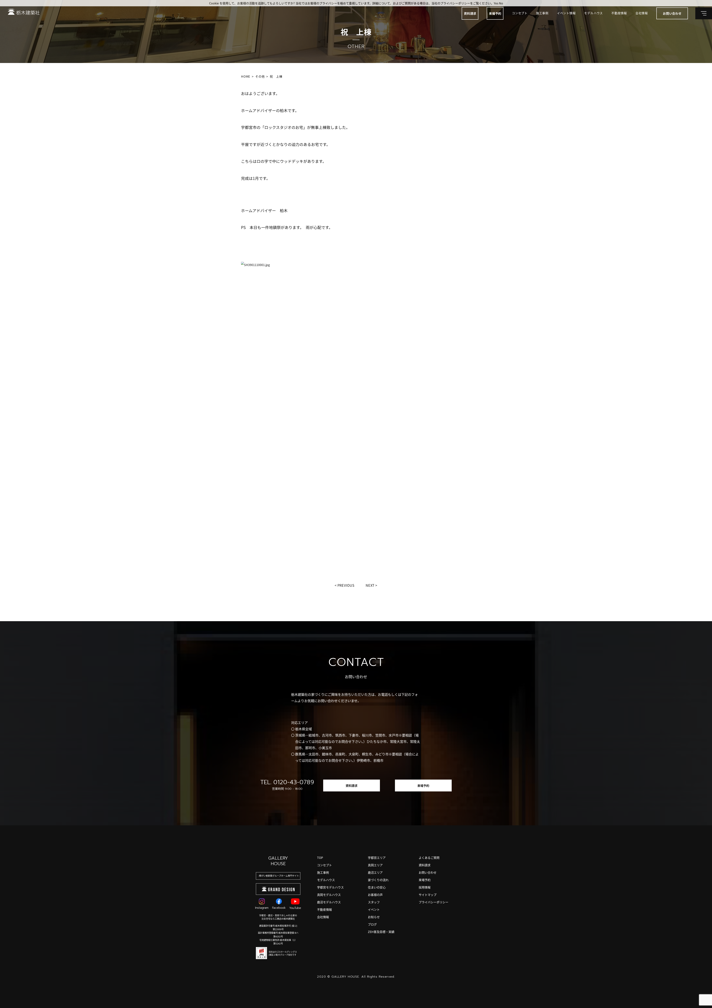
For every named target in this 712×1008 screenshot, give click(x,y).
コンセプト (520, 13)
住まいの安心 (377, 887)
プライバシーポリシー (433, 902)
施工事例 (542, 13)
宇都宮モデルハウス (330, 887)
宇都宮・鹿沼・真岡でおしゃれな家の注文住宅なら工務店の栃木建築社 (278, 917)
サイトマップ (427, 894)
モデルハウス (593, 13)
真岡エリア (375, 865)
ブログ (372, 924)
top (320, 857)
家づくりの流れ (378, 880)
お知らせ (374, 917)
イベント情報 (566, 13)
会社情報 (641, 13)
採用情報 (425, 887)
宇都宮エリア (377, 857)
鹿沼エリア (375, 872)
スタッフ (374, 902)
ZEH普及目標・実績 (381, 931)
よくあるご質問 (429, 857)
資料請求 (470, 13)
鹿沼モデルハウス (329, 902)
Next (370, 585)
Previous (346, 585)
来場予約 (495, 13)
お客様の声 (375, 894)
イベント (374, 909)
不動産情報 (619, 13)
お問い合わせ (427, 872)
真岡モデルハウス (329, 894)
